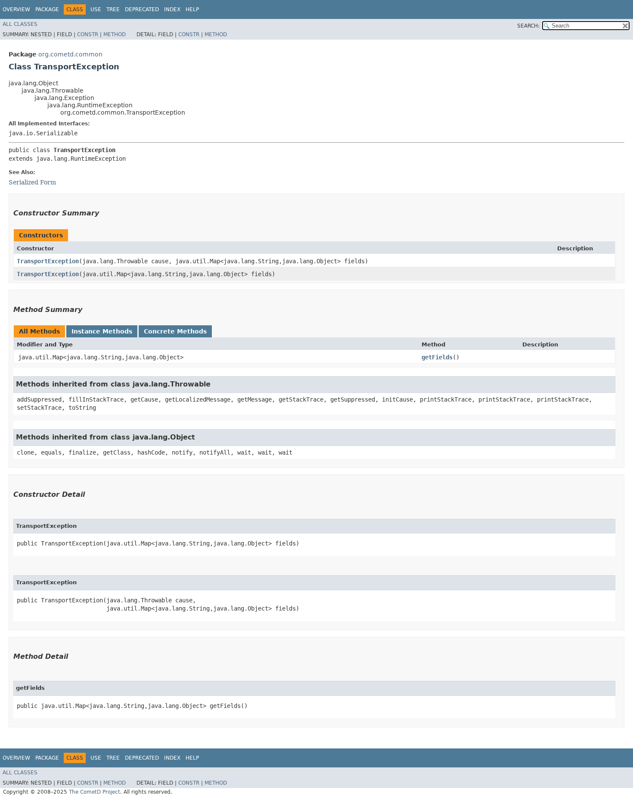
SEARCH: (528, 26)
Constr (87, 34)
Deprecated (142, 9)
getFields (437, 357)
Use (95, 9)
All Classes (20, 24)
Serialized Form (32, 182)
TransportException (48, 261)
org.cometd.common (70, 54)
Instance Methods (101, 331)
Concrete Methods (175, 331)
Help (192, 9)
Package (47, 9)
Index (172, 9)
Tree (113, 9)
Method (114, 34)
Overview (16, 9)
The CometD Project (94, 792)
